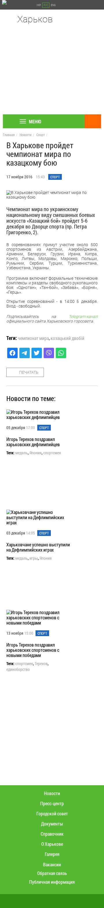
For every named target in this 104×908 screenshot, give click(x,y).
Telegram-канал (83, 316)
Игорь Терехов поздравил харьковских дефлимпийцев (33, 441)
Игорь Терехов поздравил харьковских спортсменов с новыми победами (32, 650)
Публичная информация (52, 882)
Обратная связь (52, 873)
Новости (25, 134)
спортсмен (52, 453)
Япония (35, 453)
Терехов (41, 663)
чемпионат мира (33, 338)
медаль (21, 453)
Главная (9, 134)
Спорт (40, 134)
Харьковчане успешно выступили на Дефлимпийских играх (38, 547)
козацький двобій (67, 338)
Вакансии (52, 864)
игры (33, 558)
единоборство (18, 669)
